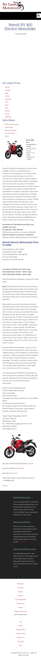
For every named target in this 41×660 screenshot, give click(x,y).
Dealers (20, 596)
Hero (6, 105)
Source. (5, 486)
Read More (22, 542)
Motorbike (21, 468)
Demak (7, 111)
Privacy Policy (20, 629)
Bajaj (6, 93)
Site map (21, 641)
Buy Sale (20, 588)
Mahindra (8, 117)
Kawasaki (8, 99)
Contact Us (20, 637)
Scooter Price (9, 133)
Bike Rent (20, 584)
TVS (6, 102)
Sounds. (31, 464)
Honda (7, 87)
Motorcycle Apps (11, 130)
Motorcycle (20, 603)
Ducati (7, 114)
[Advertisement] (20, 58)
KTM (6, 108)
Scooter (15, 473)
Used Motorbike (20, 599)
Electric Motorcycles (12, 124)
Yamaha (7, 90)
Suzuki (7, 96)
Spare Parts (9, 127)
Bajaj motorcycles (21, 611)
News (7, 136)
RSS (20, 645)
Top (20, 622)
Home (21, 625)
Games (20, 592)
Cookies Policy (20, 633)
